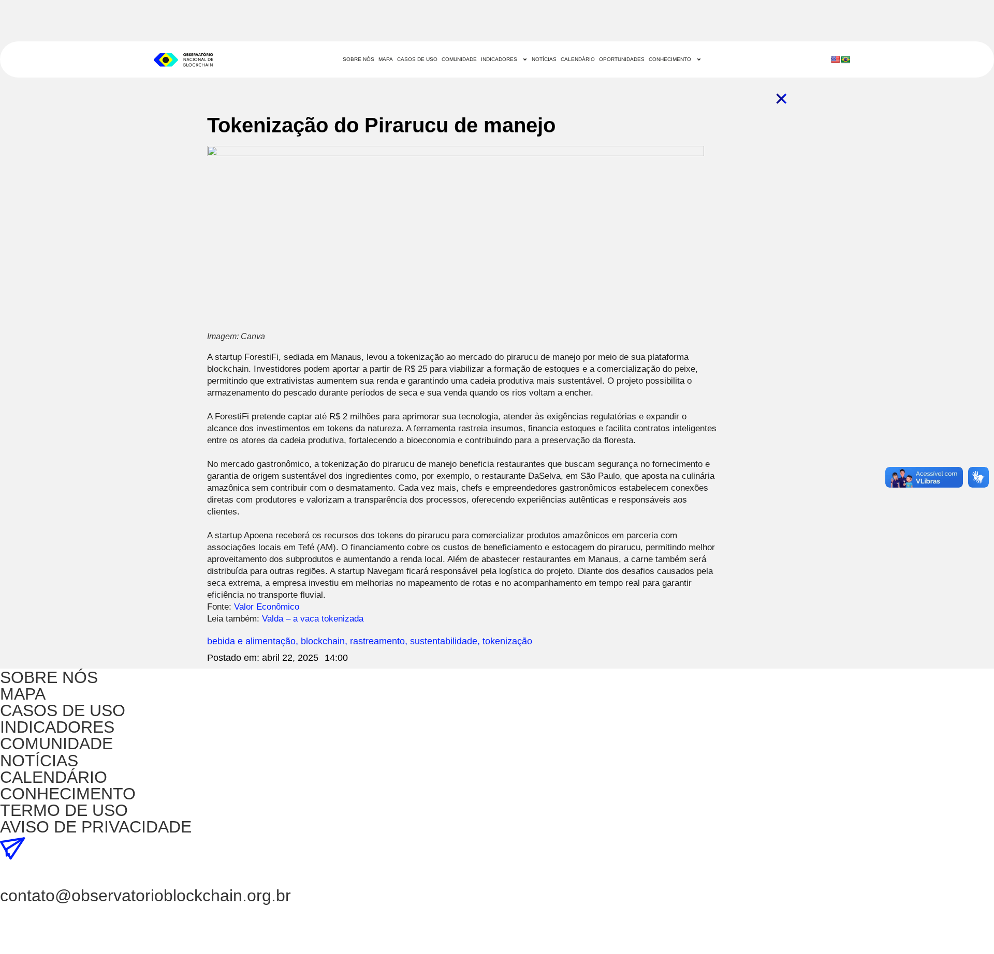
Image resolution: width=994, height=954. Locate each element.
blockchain (323, 641)
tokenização (507, 641)
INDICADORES (499, 59)
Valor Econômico (266, 607)
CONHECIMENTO (670, 59)
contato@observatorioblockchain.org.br (145, 895)
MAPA (385, 59)
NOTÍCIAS (544, 59)
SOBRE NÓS (358, 59)
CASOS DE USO (417, 59)
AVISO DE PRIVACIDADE (96, 826)
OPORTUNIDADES (622, 59)
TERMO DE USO (64, 810)
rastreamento (377, 641)
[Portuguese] (845, 59)
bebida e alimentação (251, 641)
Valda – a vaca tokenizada (312, 619)
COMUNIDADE (459, 59)
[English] (835, 59)
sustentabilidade (443, 641)
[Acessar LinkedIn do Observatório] (13, 874)
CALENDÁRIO (578, 59)
